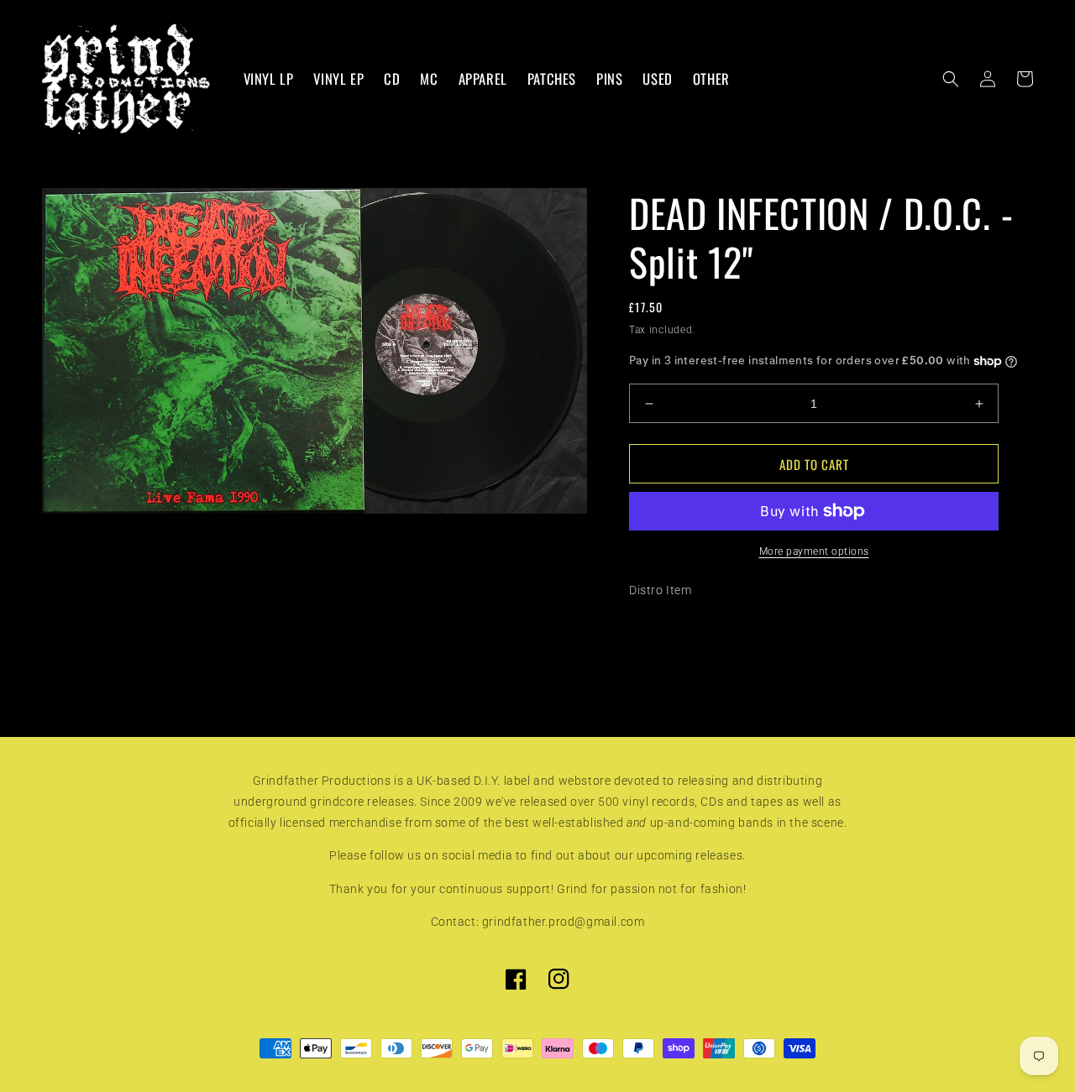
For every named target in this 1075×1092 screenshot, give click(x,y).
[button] (950, 78)
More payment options (814, 551)
